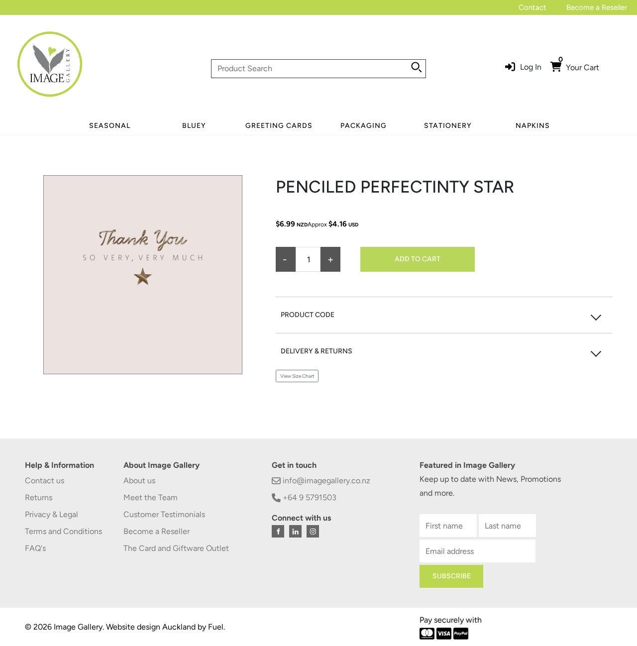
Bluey (194, 125)
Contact (532, 7)
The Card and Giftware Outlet (176, 548)
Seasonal (109, 125)
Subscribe (451, 576)
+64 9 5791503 (308, 497)
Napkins (533, 125)
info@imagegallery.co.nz (325, 480)
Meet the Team (150, 497)
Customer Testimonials (164, 514)
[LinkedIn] (295, 531)
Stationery (448, 125)
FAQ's (35, 548)
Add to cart (417, 259)
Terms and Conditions (63, 531)
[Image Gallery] (50, 68)
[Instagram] (313, 531)
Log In (530, 67)
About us (139, 480)
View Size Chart (297, 376)
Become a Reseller (596, 7)
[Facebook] (278, 531)
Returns (38, 497)
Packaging (363, 125)
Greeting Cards (279, 125)
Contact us (44, 480)
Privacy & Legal (51, 514)
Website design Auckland (151, 627)
